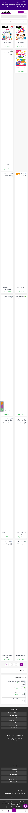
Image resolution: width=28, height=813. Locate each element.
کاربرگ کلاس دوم (13, 772)
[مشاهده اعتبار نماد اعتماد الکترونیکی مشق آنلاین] (14, 749)
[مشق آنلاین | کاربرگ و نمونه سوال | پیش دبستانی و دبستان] (6, 12)
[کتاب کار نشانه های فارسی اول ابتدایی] (7, 229)
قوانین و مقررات (14, 807)
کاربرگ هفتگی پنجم (13, 725)
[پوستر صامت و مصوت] (7, 474)
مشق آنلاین (24, 21)
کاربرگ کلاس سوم (13, 774)
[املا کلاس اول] (21, 33)
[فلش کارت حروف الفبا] (21, 597)
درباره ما (8, 807)
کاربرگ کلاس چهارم (13, 777)
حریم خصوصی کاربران (22, 807)
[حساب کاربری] (25, 811)
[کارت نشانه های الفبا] (21, 352)
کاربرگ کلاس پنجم (13, 779)
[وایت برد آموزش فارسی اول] (7, 597)
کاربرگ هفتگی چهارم (13, 723)
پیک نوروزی (13, 727)
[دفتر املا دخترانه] (21, 229)
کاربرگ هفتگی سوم (13, 720)
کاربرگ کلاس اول (13, 769)
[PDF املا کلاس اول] (7, 33)
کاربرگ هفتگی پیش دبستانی (13, 713)
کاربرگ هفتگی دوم (13, 718)
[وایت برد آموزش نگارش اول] (21, 474)
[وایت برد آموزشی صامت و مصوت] (7, 352)
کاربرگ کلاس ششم (13, 782)
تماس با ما (4, 807)
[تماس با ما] (3, 811)
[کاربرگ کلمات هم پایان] (7, 107)
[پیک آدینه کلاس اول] (21, 58)
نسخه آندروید (14, 797)
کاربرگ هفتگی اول (13, 715)
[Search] (3, 16)
